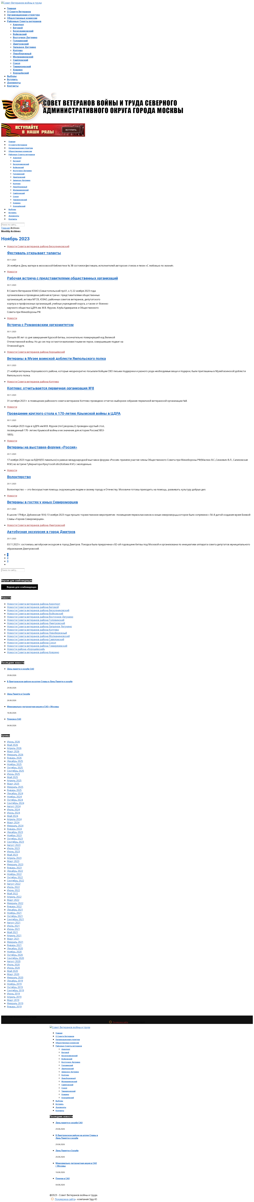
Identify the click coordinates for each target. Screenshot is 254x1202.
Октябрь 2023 (15, 838)
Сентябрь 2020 (15, 958)
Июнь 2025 (13, 774)
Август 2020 (13, 961)
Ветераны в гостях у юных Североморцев (42, 502)
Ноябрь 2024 (14, 796)
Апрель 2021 (14, 935)
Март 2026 (13, 751)
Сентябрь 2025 (15, 770)
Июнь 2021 (13, 929)
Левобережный (22, 53)
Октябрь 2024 (15, 799)
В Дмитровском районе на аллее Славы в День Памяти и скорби (39, 681)
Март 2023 (13, 861)
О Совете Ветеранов (19, 11)
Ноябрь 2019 (14, 984)
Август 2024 (13, 806)
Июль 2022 (13, 887)
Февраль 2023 (15, 864)
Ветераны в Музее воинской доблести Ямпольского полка (56, 358)
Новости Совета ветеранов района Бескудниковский (38, 246)
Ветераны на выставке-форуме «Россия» (42, 447)
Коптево (18, 50)
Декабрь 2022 (15, 871)
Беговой (18, 27)
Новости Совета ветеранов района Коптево (33, 381)
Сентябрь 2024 (15, 803)
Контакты (13, 86)
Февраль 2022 (15, 903)
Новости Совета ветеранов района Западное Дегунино (39, 626)
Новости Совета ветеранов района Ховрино (33, 652)
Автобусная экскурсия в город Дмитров (41, 532)
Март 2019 (13, 1000)
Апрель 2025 (14, 780)
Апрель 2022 (14, 896)
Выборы (12, 76)
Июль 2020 (13, 964)
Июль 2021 (13, 925)
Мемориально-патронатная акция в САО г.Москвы (33, 706)
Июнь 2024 (13, 812)
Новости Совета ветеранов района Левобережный (37, 633)
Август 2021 (13, 922)
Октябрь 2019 (15, 987)
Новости (12, 271)
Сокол (16, 63)
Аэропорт (18, 24)
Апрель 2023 (14, 858)
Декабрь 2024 (15, 793)
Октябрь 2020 (15, 955)
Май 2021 (12, 932)
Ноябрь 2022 (14, 874)
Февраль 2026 (15, 754)
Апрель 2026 (14, 748)
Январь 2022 (14, 906)
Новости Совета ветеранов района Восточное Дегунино (40, 616)
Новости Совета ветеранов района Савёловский (35, 639)
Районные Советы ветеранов (24, 21)
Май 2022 (12, 893)
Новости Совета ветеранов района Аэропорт (33, 603)
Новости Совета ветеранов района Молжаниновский (38, 636)
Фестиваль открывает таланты (34, 253)
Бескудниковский (23, 31)
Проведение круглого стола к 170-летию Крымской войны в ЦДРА (64, 413)
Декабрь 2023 (15, 832)
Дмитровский (21, 44)
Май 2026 (12, 745)
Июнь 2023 (13, 851)
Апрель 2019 (14, 997)
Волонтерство (19, 477)
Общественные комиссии (22, 18)
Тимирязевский (22, 66)
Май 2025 (12, 777)
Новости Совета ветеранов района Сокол (31, 642)
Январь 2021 (14, 945)
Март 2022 (13, 900)
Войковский (20, 34)
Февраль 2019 (15, 1003)
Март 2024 (13, 822)
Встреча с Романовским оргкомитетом (40, 325)
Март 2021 (13, 938)
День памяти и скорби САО (20, 669)
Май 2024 (12, 816)
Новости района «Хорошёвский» (26, 649)
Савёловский (20, 60)
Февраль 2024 (15, 825)
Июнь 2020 (13, 967)
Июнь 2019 (13, 993)
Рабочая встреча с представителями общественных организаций (62, 278)
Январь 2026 (14, 757)
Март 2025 (13, 783)
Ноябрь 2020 (14, 951)
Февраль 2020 (15, 977)
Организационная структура (23, 15)
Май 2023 (12, 854)
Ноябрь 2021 (14, 913)
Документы (14, 82)
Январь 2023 (14, 867)
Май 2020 (12, 971)
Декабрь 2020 (15, 948)
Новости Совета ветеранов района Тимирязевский (37, 645)
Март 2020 (13, 974)
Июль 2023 (13, 848)
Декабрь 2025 (15, 761)
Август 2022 (13, 883)
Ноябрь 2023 (14, 835)
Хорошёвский (21, 73)
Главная (11, 8)
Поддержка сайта (120, 1022)
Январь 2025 (14, 790)
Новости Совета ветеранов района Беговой (33, 607)
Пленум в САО (14, 719)
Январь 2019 (14, 1006)
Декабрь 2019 (15, 980)
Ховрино (18, 69)
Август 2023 (13, 845)
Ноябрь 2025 (14, 764)
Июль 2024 (13, 809)
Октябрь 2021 (15, 916)
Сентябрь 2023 (15, 841)
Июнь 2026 (13, 741)
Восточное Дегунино (25, 37)
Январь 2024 (14, 829)
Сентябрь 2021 (15, 919)
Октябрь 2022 (15, 877)
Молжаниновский (23, 56)
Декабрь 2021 (15, 909)
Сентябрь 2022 (15, 880)
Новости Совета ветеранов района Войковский (35, 613)
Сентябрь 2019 (15, 990)
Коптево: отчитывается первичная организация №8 (50, 388)
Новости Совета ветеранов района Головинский (35, 620)
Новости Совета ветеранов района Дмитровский (36, 525)
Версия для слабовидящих (21, 587)
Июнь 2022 (13, 890)
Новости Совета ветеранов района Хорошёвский (36, 352)
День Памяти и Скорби (18, 694)
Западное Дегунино (24, 47)
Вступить (12, 79)
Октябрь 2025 (15, 767)
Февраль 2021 (15, 942)
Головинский (20, 40)
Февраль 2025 (15, 787)
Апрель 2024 (14, 819)
